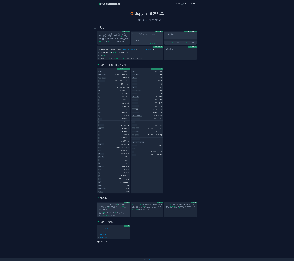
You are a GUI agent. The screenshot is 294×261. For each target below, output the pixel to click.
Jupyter (146, 20)
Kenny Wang (148, 259)
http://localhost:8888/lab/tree (145, 49)
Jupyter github (103, 234)
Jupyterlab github (104, 237)
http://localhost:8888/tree (128, 49)
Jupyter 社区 (102, 231)
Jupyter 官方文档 (103, 229)
